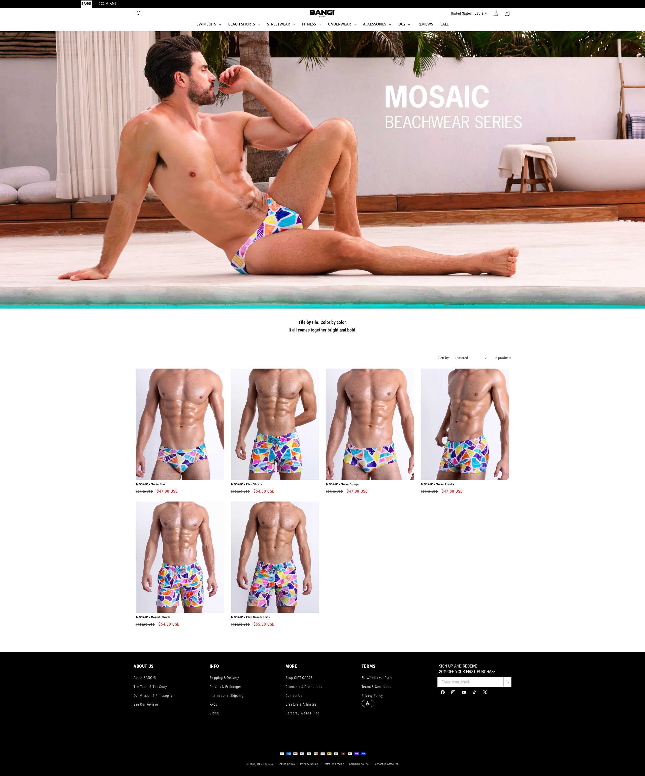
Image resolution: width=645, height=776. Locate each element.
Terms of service (333, 764)
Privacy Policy (372, 696)
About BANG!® (145, 678)
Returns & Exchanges (226, 687)
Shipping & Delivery (224, 678)
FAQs (213, 704)
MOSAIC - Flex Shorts (246, 484)
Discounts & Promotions (303, 687)
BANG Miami (265, 764)
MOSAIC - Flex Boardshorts (250, 617)
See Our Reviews (146, 704)
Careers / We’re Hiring (302, 713)
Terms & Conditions (376, 687)
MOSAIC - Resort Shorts (153, 617)
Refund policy (286, 764)
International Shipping (227, 696)
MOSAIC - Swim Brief (151, 484)
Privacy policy (309, 764)
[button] (139, 13)
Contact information (386, 764)
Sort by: (443, 358)
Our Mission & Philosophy (153, 696)
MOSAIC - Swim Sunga (342, 484)
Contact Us (293, 696)
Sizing (214, 713)
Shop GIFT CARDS (298, 678)
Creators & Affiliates (300, 704)
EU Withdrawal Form (377, 678)
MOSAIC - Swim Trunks (438, 484)
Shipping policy (359, 764)
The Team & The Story (150, 687)
